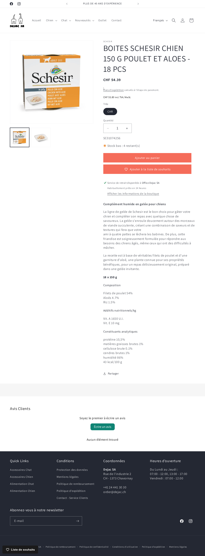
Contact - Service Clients (72, 498)
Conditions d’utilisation (125, 546)
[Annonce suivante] (138, 4)
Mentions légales (68, 477)
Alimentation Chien (22, 491)
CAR (110, 111)
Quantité (108, 120)
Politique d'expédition (71, 491)
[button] (51, 20)
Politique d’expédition (153, 546)
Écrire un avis (102, 427)
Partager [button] (113, 373)
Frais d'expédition (113, 89)
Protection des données (72, 470)
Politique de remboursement (75, 484)
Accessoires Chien (21, 477)
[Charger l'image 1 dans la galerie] (19, 137)
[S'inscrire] (77, 521)
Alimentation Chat (22, 484)
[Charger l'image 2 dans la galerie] (40, 137)
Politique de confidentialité (94, 546)
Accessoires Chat (21, 470)
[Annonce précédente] (66, 4)
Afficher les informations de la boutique (133, 193)
